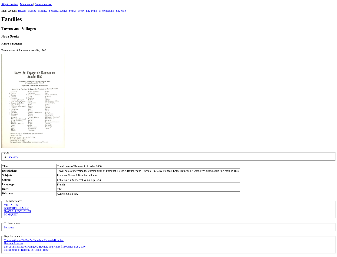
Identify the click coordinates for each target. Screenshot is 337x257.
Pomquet (9, 227)
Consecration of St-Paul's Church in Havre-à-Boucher (34, 240)
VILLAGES (11, 205)
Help (81, 10)
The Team (91, 10)
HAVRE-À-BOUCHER (17, 211)
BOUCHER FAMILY (16, 208)
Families (42, 10)
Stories (32, 10)
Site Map (121, 10)
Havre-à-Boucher (13, 243)
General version (43, 4)
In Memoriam (106, 10)
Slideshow (12, 156)
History (22, 10)
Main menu (26, 4)
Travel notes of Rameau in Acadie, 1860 (26, 249)
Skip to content (9, 4)
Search (72, 10)
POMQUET (11, 214)
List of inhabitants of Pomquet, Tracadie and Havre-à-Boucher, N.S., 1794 (45, 246)
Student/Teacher (58, 10)
